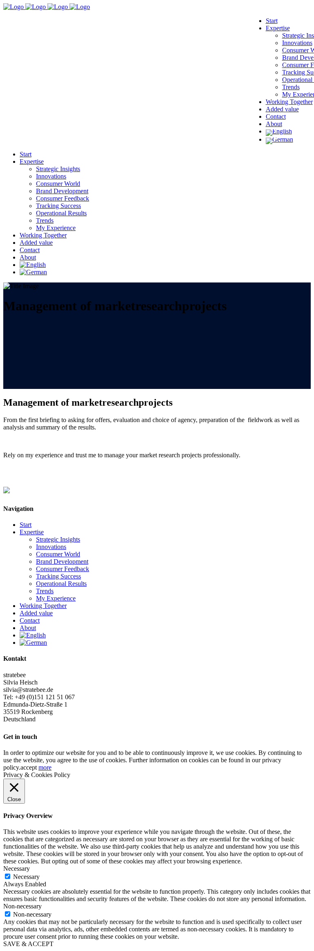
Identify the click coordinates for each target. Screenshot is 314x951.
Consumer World (58, 554)
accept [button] (28, 767)
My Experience (56, 598)
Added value (36, 613)
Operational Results (61, 583)
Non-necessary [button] (22, 906)
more (45, 767)
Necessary (26, 876)
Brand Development (62, 561)
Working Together (43, 605)
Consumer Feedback (62, 568)
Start (25, 524)
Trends (45, 590)
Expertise (32, 532)
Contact (30, 620)
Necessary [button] (16, 868)
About (28, 627)
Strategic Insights (58, 539)
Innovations (51, 546)
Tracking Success (58, 576)
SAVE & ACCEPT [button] (28, 943)
